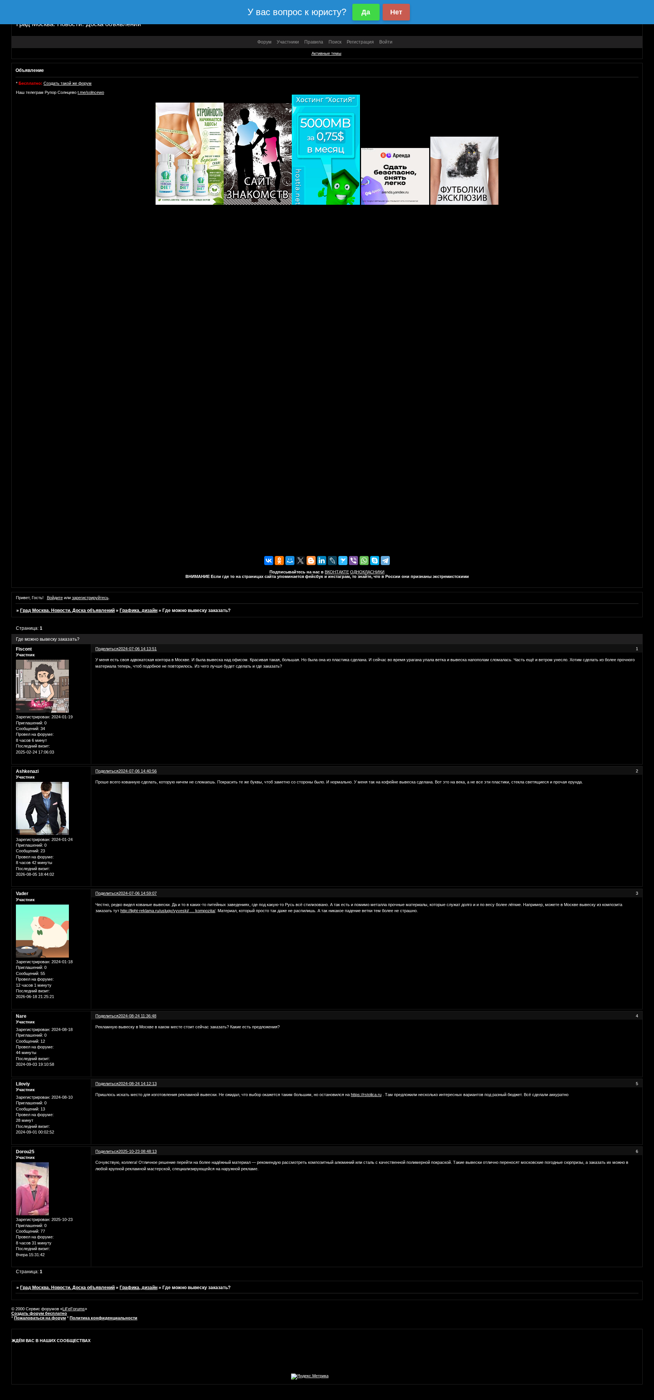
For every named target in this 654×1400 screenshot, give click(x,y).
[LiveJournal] (332, 560)
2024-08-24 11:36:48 (137, 1016)
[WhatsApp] (364, 560)
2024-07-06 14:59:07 (137, 893)
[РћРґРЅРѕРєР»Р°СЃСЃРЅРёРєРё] (279, 560)
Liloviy (23, 1084)
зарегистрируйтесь (90, 597)
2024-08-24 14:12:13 (137, 1083)
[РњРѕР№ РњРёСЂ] (289, 560)
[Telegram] (385, 560)
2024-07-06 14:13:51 (137, 648)
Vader (22, 893)
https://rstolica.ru (366, 1094)
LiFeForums (73, 1309)
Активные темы (326, 53)
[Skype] (374, 560)
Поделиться (106, 648)
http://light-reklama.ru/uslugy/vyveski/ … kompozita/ (167, 910)
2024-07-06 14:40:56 (137, 771)
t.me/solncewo (91, 92)
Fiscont (24, 649)
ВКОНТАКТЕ (337, 572)
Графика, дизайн (138, 610)
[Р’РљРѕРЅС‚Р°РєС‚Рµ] (268, 560)
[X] (300, 560)
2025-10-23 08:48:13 (137, 1151)
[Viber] (353, 560)
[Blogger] (311, 560)
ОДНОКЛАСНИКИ (367, 572)
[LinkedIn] (321, 560)
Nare (21, 1016)
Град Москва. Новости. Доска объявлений (67, 610)
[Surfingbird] (342, 560)
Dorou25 (25, 1151)
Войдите (55, 597)
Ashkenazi (27, 771)
